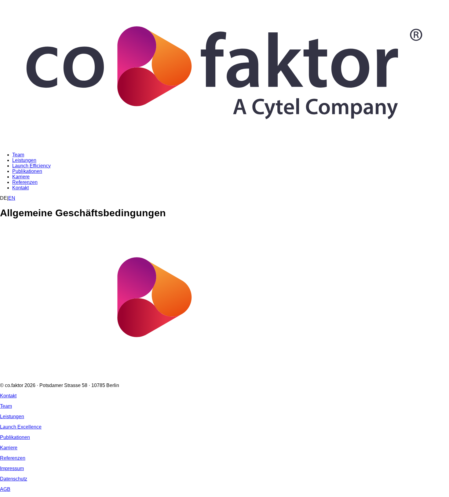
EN (11, 198)
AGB (5, 489)
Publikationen (27, 171)
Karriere (21, 176)
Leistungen (24, 160)
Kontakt (20, 187)
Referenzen (25, 182)
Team (18, 154)
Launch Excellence (21, 426)
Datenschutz (13, 478)
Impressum (12, 468)
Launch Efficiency (31, 165)
